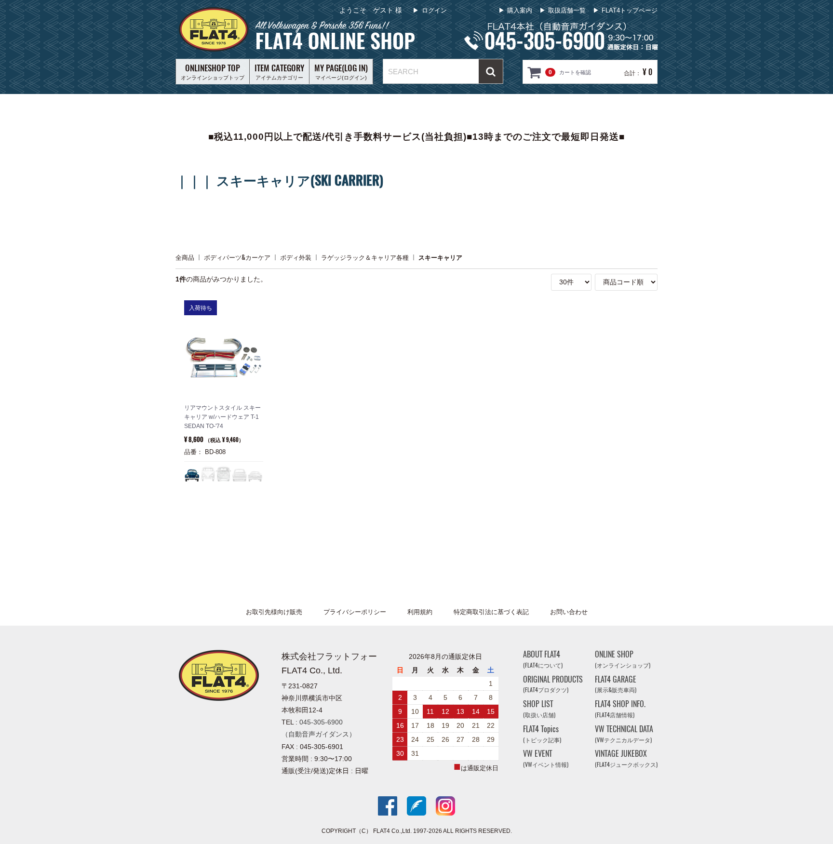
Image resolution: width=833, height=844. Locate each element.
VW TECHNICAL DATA (624, 734)
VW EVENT (545, 758)
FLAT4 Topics (542, 734)
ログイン (434, 10)
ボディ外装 (295, 257)
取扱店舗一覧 (567, 10)
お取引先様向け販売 (274, 612)
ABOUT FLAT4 (543, 659)
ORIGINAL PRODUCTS (553, 684)
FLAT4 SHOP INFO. (620, 709)
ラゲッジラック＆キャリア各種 (365, 257)
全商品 (184, 257)
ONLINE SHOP (622, 659)
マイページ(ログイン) (341, 71)
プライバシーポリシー (354, 612)
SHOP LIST (539, 709)
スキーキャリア (440, 257)
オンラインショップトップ (212, 71)
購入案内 (519, 10)
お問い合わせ (569, 612)
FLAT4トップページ (630, 10)
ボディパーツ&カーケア (237, 257)
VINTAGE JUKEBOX (626, 758)
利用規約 (419, 612)
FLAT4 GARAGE (615, 684)
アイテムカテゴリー (279, 71)
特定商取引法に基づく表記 (491, 612)
